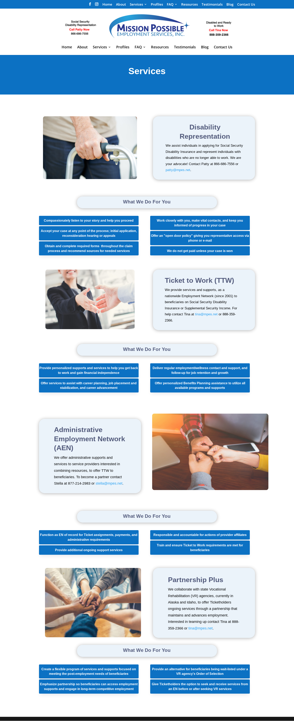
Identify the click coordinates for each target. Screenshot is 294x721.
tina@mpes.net (206, 314)
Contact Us (246, 5)
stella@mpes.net (109, 483)
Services (136, 5)
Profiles (157, 5)
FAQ (170, 5)
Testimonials (212, 5)
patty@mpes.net (178, 170)
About (121, 5)
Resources (189, 5)
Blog (229, 5)
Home (107, 5)
